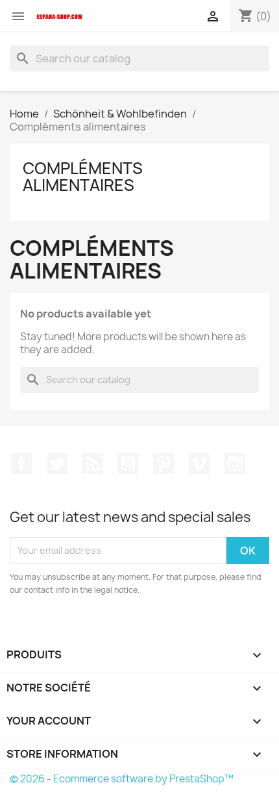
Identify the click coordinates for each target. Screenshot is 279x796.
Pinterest (163, 463)
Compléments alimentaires (83, 176)
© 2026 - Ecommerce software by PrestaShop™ (122, 779)
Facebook (21, 463)
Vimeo (199, 463)
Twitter (57, 463)
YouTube (127, 463)
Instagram (234, 463)
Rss (92, 463)
